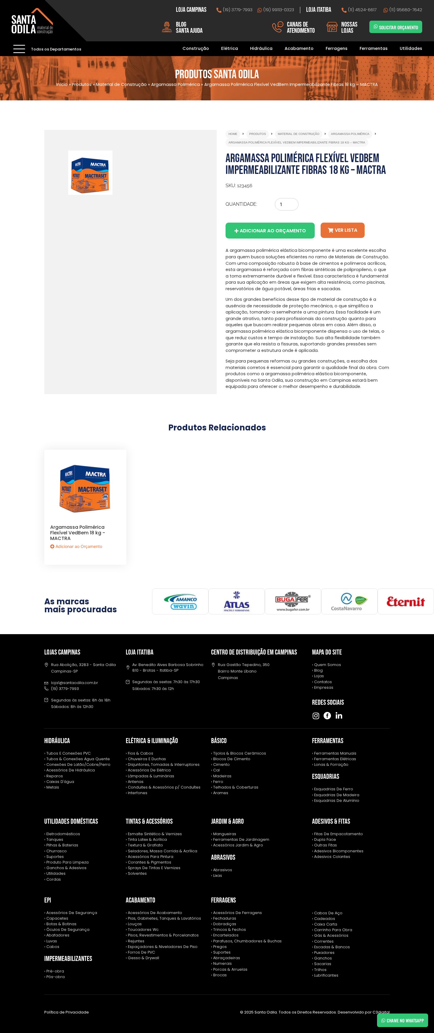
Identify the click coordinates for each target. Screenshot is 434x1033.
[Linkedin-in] (338, 715)
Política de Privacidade (66, 1012)
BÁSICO (219, 741)
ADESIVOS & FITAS (331, 821)
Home (233, 134)
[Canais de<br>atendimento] (277, 26)
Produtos (82, 84)
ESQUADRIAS (325, 776)
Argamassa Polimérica (175, 84)
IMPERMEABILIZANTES (68, 958)
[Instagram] (315, 715)
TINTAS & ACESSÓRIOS (149, 821)
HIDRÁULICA (57, 741)
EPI (47, 900)
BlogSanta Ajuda (189, 27)
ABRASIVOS (223, 857)
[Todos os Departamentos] (19, 48)
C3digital (381, 1012)
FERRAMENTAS (327, 741)
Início (62, 84)
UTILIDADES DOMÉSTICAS (71, 821)
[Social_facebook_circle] (327, 715)
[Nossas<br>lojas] (332, 26)
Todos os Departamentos (56, 49)
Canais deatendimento (301, 27)
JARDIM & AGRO (227, 821)
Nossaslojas (349, 27)
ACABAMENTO (140, 900)
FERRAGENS (223, 900)
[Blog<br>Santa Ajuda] (166, 26)
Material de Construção (121, 84)
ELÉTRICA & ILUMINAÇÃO (152, 741)
